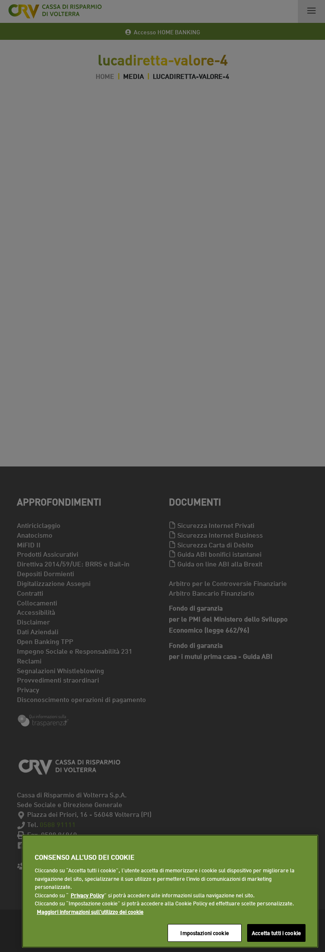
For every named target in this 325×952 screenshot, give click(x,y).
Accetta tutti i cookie (276, 932)
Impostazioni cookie (204, 932)
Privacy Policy (87, 895)
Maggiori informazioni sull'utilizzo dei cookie (90, 911)
